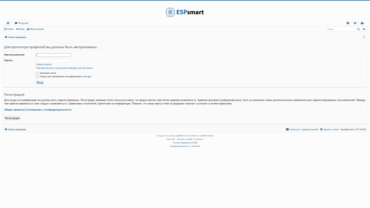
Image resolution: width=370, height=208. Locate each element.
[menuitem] (348, 23)
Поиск (10, 29)
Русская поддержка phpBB (185, 143)
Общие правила (14, 109)
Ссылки (9, 23)
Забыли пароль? (44, 64)
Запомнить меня (47, 73)
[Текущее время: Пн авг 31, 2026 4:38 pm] (364, 37)
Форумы (23, 23)
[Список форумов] (185, 10)
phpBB (179, 136)
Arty (173, 139)
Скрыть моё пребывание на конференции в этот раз (65, 76)
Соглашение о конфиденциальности (48, 109)
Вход (21, 29)
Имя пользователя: (14, 55)
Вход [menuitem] (356, 23)
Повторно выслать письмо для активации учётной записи (64, 68)
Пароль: (8, 60)
